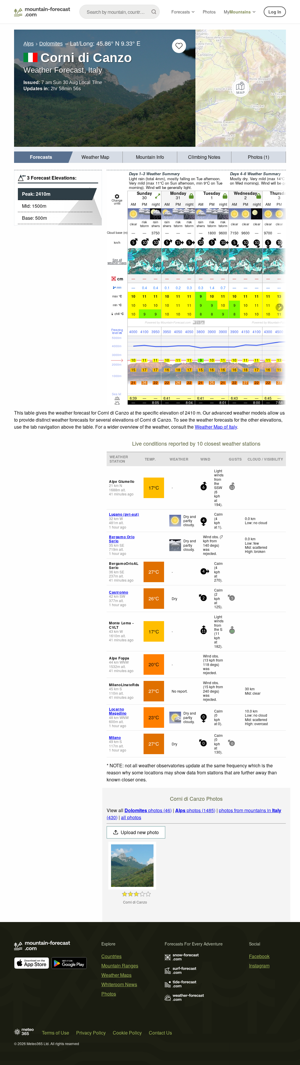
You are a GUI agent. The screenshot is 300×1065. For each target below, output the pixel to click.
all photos (131, 817)
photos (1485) (195, 810)
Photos (209, 12)
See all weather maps (117, 261)
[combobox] (119, 12)
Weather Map (95, 157)
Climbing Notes (204, 157)
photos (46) (148, 810)
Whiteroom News (119, 984)
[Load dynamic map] (240, 88)
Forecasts (180, 12)
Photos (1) (258, 157)
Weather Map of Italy (216, 426)
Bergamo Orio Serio (121, 538)
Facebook (259, 956)
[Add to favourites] (179, 46)
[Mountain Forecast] (42, 11)
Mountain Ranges (119, 965)
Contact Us (160, 1032)
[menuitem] (41, 157)
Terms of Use (55, 1032)
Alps (28, 44)
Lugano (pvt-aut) (124, 514)
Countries (111, 956)
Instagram (259, 965)
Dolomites (51, 44)
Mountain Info (150, 157)
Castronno (118, 592)
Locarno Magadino (118, 711)
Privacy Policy (91, 1032)
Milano (115, 737)
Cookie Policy (127, 1032)
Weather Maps (116, 975)
